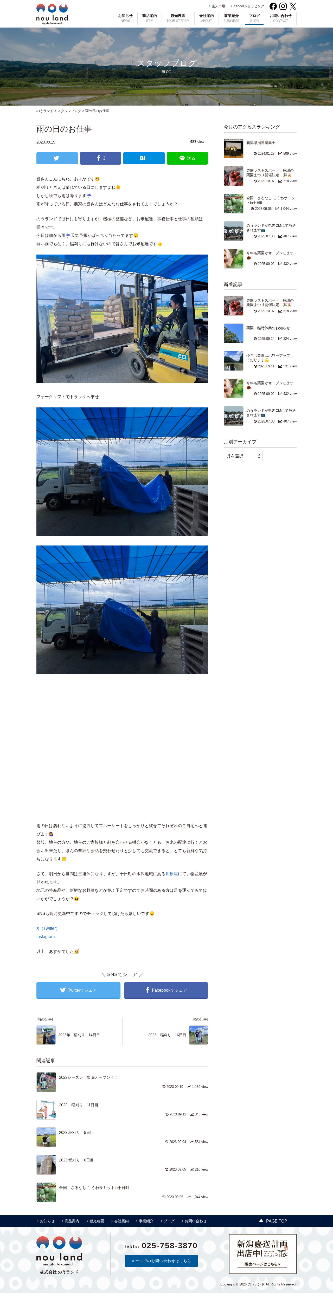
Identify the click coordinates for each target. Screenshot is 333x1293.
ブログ (254, 18)
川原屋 (171, 874)
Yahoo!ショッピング (249, 6)
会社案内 (206, 18)
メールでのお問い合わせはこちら (161, 1261)
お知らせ (125, 18)
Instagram (45, 936)
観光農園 (177, 18)
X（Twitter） (48, 928)
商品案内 (149, 18)
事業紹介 (231, 18)
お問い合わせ (281, 18)
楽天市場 (218, 6)
